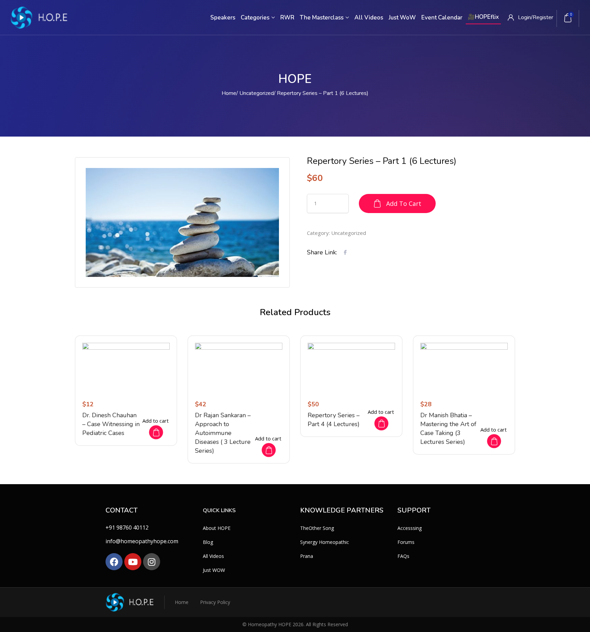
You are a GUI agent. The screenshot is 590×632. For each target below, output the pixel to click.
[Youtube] (132, 561)
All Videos (368, 18)
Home (229, 93)
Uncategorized (256, 93)
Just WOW (214, 570)
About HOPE (216, 528)
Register (543, 17)
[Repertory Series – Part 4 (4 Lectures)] (351, 367)
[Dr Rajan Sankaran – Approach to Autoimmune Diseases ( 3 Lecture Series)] (238, 367)
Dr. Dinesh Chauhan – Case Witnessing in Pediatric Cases (111, 424)
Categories (256, 18)
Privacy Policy (215, 602)
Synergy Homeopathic (324, 542)
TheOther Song (317, 528)
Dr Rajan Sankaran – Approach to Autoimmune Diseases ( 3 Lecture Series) (223, 433)
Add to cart (403, 203)
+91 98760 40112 (127, 527)
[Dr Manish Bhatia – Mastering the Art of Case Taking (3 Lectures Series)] (464, 367)
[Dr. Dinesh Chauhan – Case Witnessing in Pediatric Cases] (126, 367)
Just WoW (402, 18)
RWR (287, 18)
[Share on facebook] (345, 252)
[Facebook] (114, 561)
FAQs (403, 556)
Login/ (525, 17)
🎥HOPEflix (483, 17)
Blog (208, 542)
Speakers (222, 18)
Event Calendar (441, 18)
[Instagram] (151, 561)
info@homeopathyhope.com (142, 541)
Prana (306, 556)
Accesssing (409, 528)
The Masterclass (322, 18)
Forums (406, 542)
